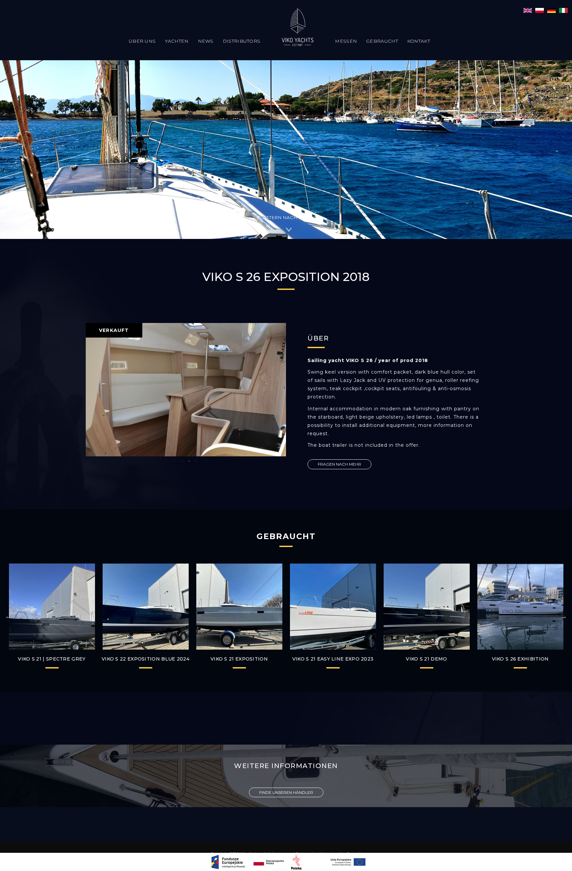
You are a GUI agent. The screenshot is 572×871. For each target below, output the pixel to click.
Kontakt (418, 41)
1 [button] (176, 461)
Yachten (176, 41)
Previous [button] (8, 616)
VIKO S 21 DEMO (426, 659)
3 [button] (189, 461)
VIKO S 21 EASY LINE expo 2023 (333, 659)
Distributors (242, 41)
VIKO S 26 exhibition (520, 659)
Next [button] (563, 616)
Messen (346, 41)
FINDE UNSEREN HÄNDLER (286, 792)
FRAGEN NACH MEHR (339, 464)
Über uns (142, 41)
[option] (186, 389)
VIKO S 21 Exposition (239, 659)
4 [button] (196, 461)
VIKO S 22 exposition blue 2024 (145, 659)
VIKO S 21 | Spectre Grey (51, 659)
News (206, 41)
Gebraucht (382, 41)
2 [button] (182, 461)
